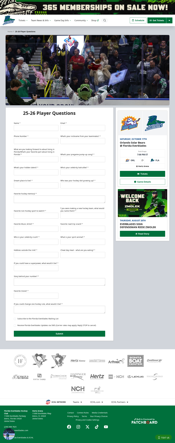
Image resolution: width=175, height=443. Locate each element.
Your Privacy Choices (99, 416)
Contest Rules (83, 412)
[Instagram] (78, 426)
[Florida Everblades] (9, 20)
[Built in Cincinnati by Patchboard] (144, 421)
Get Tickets (158, 20)
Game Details (144, 181)
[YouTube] (106, 426)
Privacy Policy (73, 416)
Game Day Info (61, 20)
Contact (70, 412)
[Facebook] (69, 426)
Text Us (165, 437)
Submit (59, 333)
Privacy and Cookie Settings (87, 420)
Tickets (22, 20)
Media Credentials (100, 412)
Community (80, 20)
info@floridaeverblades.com (16, 430)
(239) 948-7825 (10, 427)
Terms (84, 416)
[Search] (104, 20)
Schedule (139, 20)
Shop (93, 20)
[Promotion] (87, 7)
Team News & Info (40, 20)
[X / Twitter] (87, 426)
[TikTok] (96, 426)
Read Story (143, 233)
